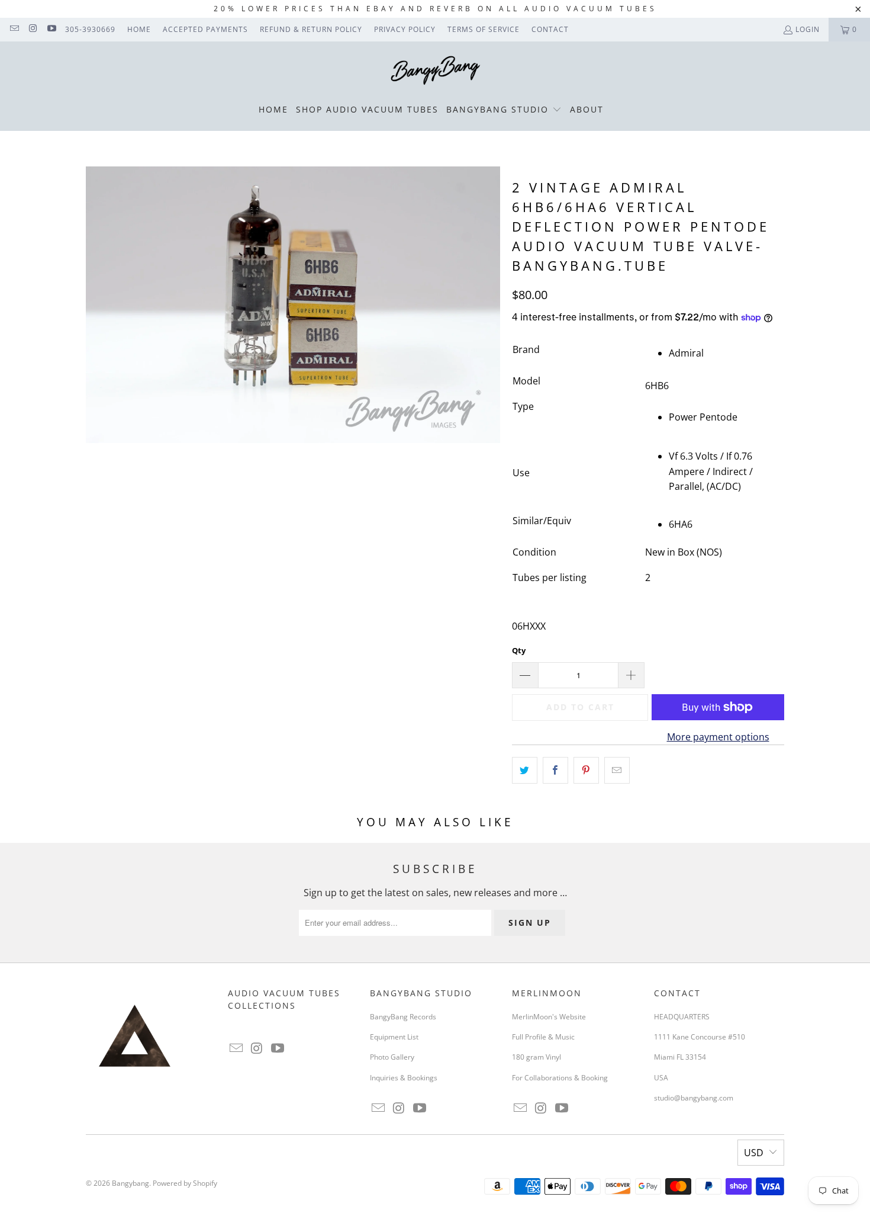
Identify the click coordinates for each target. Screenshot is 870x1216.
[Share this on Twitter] (524, 770)
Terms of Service (483, 29)
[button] (504, 110)
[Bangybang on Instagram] (32, 29)
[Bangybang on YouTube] (51, 29)
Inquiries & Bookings (403, 1078)
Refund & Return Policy (311, 29)
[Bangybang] (435, 71)
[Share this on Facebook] (555, 770)
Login (807, 29)
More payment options (718, 736)
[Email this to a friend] (617, 770)
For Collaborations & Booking (560, 1078)
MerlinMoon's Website (549, 1017)
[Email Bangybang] (14, 29)
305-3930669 (90, 29)
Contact (550, 29)
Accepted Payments (205, 29)
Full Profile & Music (543, 1037)
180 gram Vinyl (536, 1057)
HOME (139, 29)
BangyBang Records (403, 1017)
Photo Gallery (392, 1057)
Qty (519, 650)
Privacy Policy (405, 29)
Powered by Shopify (185, 1183)
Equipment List (394, 1037)
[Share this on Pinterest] (586, 770)
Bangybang (130, 1183)
